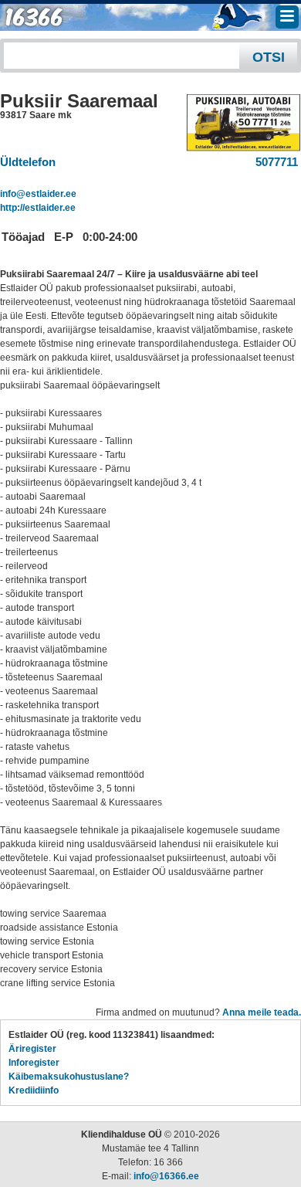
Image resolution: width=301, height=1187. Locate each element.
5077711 (273, 161)
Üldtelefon (28, 161)
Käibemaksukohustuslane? (68, 1076)
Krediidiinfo (33, 1090)
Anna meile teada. (261, 1012)
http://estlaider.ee (38, 207)
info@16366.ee (166, 1176)
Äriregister (32, 1048)
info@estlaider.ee (38, 193)
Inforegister (33, 1062)
